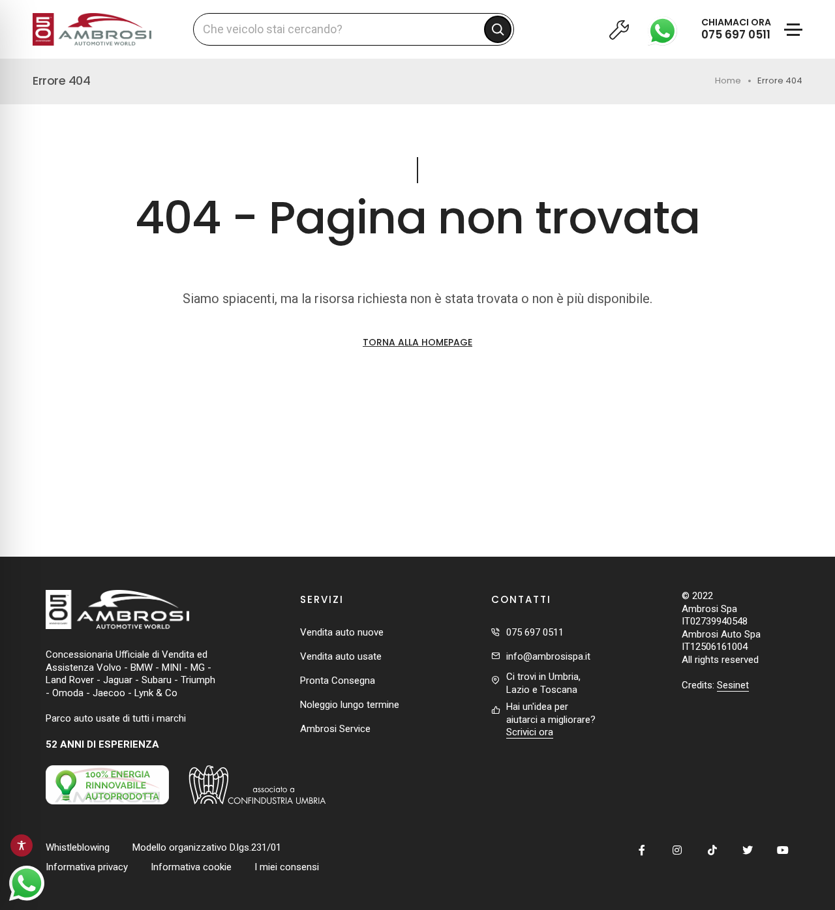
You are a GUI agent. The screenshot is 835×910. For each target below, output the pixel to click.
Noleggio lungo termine (349, 705)
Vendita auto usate (341, 656)
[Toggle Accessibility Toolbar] (21, 845)
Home (728, 80)
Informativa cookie (191, 867)
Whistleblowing (78, 847)
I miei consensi (286, 867)
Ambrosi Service (335, 729)
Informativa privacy (87, 867)
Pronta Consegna (337, 680)
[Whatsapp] (666, 29)
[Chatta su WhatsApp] (26, 883)
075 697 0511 (535, 632)
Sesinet (733, 685)
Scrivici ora (529, 732)
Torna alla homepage (417, 342)
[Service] (619, 29)
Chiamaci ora (736, 29)
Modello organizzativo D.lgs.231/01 (206, 847)
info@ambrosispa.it (548, 656)
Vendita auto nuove (342, 632)
